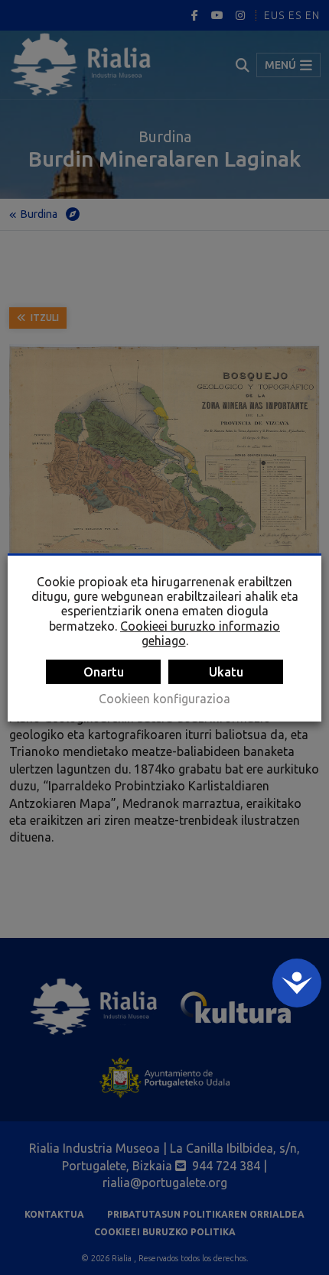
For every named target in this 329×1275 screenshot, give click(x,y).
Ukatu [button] (226, 672)
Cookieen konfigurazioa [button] (164, 699)
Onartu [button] (103, 672)
